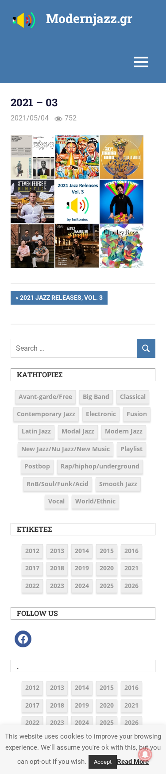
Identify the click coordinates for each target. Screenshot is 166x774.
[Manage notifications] (145, 754)
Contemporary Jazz (46, 414)
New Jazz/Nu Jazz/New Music (65, 449)
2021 (131, 568)
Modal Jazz (78, 431)
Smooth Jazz (118, 484)
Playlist (131, 449)
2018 (57, 568)
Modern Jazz (124, 431)
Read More (133, 762)
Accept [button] (103, 762)
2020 (107, 568)
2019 (82, 568)
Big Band (96, 396)
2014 (82, 550)
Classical (133, 396)
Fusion (137, 414)
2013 (57, 550)
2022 (32, 585)
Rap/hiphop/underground (100, 466)
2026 (131, 585)
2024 (82, 585)
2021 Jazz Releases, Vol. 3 (61, 299)
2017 (32, 568)
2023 (57, 585)
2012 (32, 550)
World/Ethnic (95, 501)
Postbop (37, 466)
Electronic (101, 414)
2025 (107, 585)
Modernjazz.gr (89, 18)
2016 (131, 550)
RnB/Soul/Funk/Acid (58, 484)
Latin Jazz (36, 431)
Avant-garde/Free (45, 396)
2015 (107, 550)
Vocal (56, 501)
